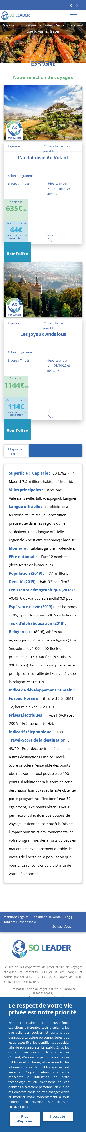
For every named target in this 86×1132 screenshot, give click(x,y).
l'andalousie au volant (43, 157)
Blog (67, 917)
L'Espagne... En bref (16, 451)
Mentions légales (16, 917)
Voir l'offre (17, 253)
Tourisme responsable (20, 922)
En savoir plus (18, 1107)
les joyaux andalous (43, 334)
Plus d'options (25, 1118)
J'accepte (57, 1116)
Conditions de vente (46, 917)
